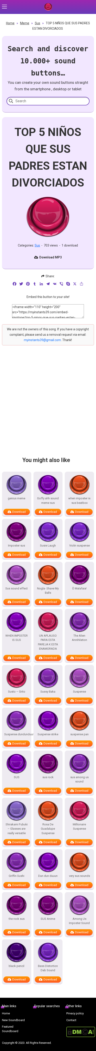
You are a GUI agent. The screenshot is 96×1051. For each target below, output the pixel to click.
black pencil (16, 966)
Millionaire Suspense (79, 827)
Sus (37, 23)
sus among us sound (79, 779)
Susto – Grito (16, 691)
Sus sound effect (16, 588)
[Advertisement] (48, 405)
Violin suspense (79, 545)
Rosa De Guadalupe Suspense (48, 829)
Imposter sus (16, 545)
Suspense (79, 691)
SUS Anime (48, 918)
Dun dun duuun (48, 876)
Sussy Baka (47, 691)
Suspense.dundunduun (16, 734)
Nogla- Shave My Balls (48, 591)
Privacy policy (75, 1013)
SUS (16, 777)
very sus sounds (79, 876)
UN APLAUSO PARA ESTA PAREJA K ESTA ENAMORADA (48, 642)
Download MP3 (50, 257)
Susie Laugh (48, 545)
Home (10, 23)
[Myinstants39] (48, 7)
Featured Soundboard (10, 1029)
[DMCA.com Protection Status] (80, 1032)
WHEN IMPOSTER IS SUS (16, 638)
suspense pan (79, 734)
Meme (24, 23)
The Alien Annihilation (79, 638)
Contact (71, 1020)
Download (19, 511)
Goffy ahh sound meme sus (48, 500)
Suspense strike (48, 734)
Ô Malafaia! (79, 588)
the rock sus (17, 918)
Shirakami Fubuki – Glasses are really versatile (17, 829)
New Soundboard (13, 1020)
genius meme (16, 498)
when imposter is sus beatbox (79, 500)
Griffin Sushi (16, 876)
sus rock (48, 777)
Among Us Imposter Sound (79, 921)
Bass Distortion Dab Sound (48, 968)
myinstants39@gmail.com (42, 340)
